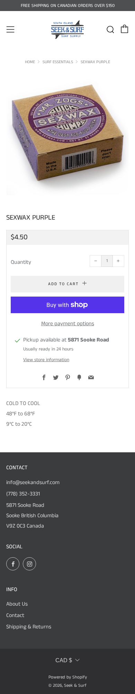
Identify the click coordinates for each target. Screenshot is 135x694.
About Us (17, 604)
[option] (67, 134)
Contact (15, 615)
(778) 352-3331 (23, 494)
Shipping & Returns (28, 627)
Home (30, 62)
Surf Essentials (58, 62)
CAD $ (63, 660)
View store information (46, 360)
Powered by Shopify (67, 677)
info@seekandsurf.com (33, 482)
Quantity (21, 262)
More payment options (67, 324)
